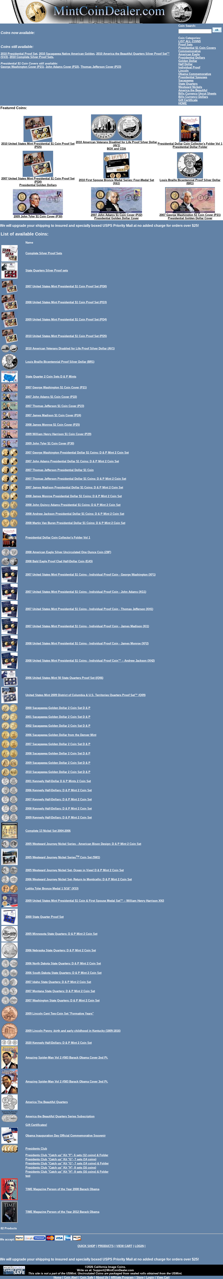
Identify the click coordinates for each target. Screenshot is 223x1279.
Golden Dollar (187, 61)
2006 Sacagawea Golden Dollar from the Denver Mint (60, 735)
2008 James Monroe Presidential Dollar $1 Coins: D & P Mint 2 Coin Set (73, 496)
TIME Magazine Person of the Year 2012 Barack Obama (62, 1211)
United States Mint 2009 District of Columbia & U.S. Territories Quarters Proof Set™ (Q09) (85, 695)
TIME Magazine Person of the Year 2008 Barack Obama (62, 1189)
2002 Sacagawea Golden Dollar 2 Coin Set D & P (57, 725)
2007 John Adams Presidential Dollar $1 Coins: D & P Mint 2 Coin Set (72, 461)
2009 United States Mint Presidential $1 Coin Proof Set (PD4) (66, 319)
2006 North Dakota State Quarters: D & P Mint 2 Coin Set (63, 963)
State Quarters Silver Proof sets (46, 270)
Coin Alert (71, 1277)
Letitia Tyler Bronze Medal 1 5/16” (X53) (51, 888)
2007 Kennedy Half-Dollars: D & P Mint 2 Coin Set (58, 799)
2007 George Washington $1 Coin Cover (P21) (190, 215)
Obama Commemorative (194, 74)
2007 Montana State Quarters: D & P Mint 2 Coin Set (60, 991)
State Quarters (188, 83)
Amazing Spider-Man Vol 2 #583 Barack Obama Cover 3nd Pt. (66, 1081)
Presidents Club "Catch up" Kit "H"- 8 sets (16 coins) (60, 1167)
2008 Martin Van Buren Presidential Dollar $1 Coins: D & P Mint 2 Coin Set (75, 523)
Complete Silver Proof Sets (43, 253)
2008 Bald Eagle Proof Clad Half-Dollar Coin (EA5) (59, 561)
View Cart (163, 1277)
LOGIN (139, 1246)
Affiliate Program (122, 1277)
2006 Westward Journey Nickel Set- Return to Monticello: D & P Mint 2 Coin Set (78, 879)
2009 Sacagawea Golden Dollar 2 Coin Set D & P (57, 762)
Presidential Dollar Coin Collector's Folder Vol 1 (190, 143)
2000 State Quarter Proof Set (44, 916)
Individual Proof (189, 67)
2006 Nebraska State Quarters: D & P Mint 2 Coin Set (60, 950)
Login (150, 1277)
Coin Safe (86, 1277)
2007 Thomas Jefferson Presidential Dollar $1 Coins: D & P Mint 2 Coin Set (75, 478)
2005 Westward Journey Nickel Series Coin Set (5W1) (62, 857)
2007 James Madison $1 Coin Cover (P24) (53, 415)
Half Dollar (185, 64)
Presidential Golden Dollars (38, 185)
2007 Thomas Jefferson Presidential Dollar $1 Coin (59, 470)
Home (57, 1277)
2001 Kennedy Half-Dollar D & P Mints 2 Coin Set (58, 781)
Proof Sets (185, 44)
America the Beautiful (192, 90)
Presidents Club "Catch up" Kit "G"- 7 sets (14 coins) (60, 1159)
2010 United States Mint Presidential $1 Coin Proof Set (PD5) (37, 145)
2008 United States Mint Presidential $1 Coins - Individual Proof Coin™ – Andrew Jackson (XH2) (90, 660)
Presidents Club (36, 1148)
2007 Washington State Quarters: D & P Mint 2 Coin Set (62, 1000)
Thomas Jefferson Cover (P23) (101, 66)
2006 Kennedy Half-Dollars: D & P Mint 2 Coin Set (58, 790)
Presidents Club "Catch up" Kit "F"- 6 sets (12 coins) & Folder (66, 1155)
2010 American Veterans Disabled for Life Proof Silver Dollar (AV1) (116, 144)
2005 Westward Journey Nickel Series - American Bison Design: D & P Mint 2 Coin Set (83, 843)
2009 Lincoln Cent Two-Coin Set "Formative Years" (59, 1013)
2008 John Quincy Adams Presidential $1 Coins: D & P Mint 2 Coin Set (72, 505)
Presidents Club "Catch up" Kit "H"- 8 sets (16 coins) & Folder (66, 1171)
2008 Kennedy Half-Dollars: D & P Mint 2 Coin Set (58, 808)
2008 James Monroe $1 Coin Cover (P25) (52, 424)
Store (140, 1277)
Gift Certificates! (36, 1125)
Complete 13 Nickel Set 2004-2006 (48, 830)
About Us (102, 1277)
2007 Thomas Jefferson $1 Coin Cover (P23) (54, 406)
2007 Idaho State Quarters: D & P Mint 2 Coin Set (58, 982)
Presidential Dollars (191, 57)
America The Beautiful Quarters (46, 1102)
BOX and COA (116, 148)
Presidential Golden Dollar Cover (116, 218)
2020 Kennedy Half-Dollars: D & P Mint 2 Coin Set (58, 1042)
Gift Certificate (188, 100)
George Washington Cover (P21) (22, 66)
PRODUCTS (106, 1246)
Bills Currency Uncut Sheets (197, 93)
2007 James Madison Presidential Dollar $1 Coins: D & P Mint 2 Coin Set (74, 487)
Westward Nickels (190, 87)
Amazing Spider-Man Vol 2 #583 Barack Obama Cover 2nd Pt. (66, 1057)
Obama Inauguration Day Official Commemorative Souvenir (65, 1135)
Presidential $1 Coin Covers (197, 47)
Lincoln (183, 70)
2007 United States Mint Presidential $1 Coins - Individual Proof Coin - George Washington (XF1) (90, 574)
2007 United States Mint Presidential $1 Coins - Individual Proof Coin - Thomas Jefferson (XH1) (89, 609)
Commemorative (189, 51)
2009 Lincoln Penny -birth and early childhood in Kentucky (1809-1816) (72, 1030)
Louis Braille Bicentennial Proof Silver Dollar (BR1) (190, 181)
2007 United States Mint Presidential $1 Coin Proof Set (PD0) (37, 180)
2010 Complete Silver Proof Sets (31, 57)
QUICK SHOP (86, 1246)
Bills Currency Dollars (193, 96)
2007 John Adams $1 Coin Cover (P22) (116, 215)
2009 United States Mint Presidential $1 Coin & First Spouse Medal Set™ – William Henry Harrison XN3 (94, 900)
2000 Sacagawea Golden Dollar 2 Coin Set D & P (57, 708)
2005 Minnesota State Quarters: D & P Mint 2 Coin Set (61, 933)
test (27, 1175)
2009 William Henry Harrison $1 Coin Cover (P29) (58, 434)
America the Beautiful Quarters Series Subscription (60, 1116)
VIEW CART (124, 1246)
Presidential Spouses (192, 77)
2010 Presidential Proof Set (19, 53)
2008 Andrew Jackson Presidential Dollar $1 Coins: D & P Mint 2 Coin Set (74, 513)
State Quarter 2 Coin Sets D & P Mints (50, 376)
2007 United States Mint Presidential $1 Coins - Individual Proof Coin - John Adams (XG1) (85, 591)
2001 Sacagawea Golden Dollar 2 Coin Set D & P (57, 716)
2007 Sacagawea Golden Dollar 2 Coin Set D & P (57, 744)
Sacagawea (185, 80)
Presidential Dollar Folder (190, 147)
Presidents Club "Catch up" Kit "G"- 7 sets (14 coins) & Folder (67, 1163)
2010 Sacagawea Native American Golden (67, 53)
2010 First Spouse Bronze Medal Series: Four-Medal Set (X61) (116, 181)
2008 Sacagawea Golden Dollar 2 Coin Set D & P (57, 753)
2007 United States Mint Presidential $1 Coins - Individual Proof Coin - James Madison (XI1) (87, 626)
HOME (182, 103)
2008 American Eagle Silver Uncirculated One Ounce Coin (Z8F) (68, 552)
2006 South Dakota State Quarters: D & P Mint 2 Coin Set (63, 972)
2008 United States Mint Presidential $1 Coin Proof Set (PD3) (66, 302)
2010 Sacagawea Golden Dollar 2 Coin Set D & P (57, 772)
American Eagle (189, 54)
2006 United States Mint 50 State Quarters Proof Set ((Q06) (64, 677)
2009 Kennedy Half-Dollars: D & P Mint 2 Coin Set (58, 817)
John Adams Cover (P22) (62, 66)
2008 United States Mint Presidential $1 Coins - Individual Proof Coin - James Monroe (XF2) (87, 643)
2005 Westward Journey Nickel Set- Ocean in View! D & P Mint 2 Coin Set (74, 870)
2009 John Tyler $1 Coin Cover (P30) (38, 216)
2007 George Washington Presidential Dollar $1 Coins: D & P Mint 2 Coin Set (77, 452)
